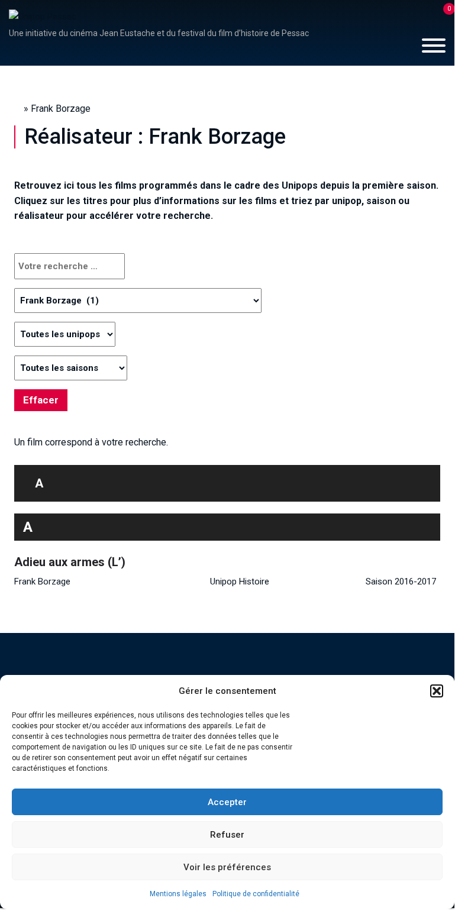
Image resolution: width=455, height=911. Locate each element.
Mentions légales (178, 894)
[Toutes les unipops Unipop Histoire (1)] (64, 334)
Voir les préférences (227, 867)
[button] (437, 691)
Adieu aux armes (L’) (69, 562)
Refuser (227, 834)
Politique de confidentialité (255, 894)
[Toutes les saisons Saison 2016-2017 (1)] (70, 368)
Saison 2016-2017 (401, 581)
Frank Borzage (42, 581)
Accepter (227, 802)
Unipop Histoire (239, 581)
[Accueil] (42, 16)
